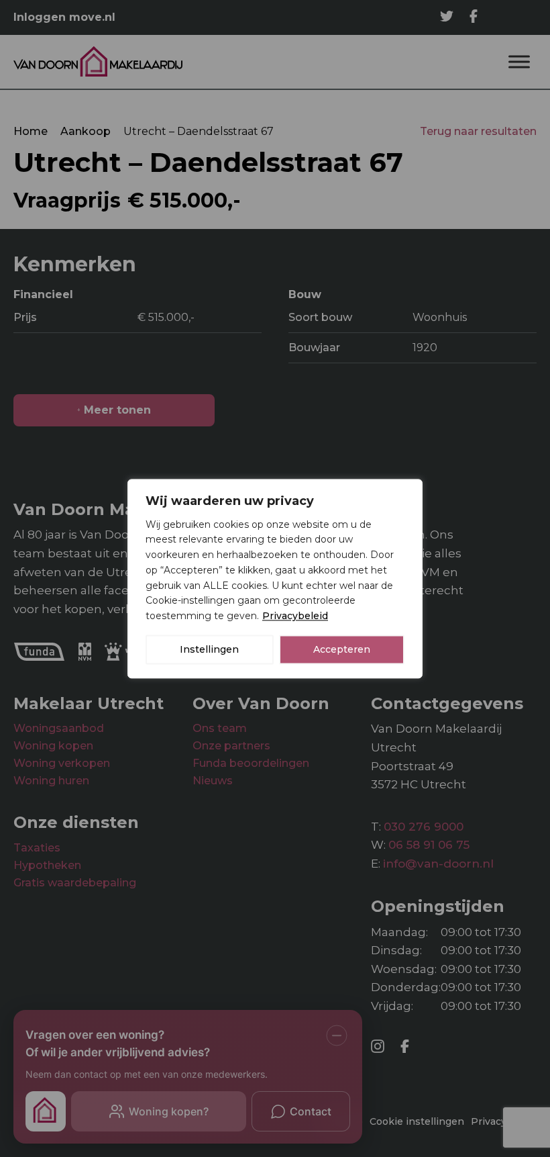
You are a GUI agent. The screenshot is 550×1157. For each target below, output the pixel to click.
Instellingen (209, 649)
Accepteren (341, 649)
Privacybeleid (295, 616)
